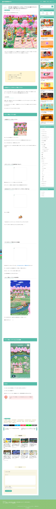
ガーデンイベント (44, 133)
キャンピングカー (44, 181)
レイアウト (43, 129)
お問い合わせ (36, 506)
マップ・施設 (43, 144)
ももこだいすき (19, 421)
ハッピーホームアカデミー (45, 149)
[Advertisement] (20, 62)
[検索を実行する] (52, 6)
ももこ (15, 421)
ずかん (43, 152)
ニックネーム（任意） (8, 486)
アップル (27, 421)
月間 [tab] (51, 12)
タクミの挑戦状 (44, 140)
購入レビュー (14, 422)
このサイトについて (20, 506)
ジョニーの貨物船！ (44, 147)
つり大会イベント (44, 135)
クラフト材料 (44, 168)
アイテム (43, 161)
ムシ (42, 171)
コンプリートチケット (45, 163)
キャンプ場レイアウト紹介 (13, 76)
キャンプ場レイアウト (7, 10)
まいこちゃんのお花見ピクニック (8, 421)
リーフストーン (44, 165)
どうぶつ (43, 142)
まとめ (10, 79)
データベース (43, 185)
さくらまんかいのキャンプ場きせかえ (23, 265)
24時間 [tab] (43, 12)
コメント (6, 474)
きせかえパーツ (44, 183)
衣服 (42, 156)
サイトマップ (25, 506)
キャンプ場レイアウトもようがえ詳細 (15, 77)
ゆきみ (23, 421)
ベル (42, 166)
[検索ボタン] (53, 1)
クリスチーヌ (6, 422)
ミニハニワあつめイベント (45, 137)
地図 (42, 178)
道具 (42, 179)
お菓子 (43, 176)
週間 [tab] (47, 12)
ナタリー (10, 422)
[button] (6, 425)
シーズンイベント (44, 131)
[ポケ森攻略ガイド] (9, 1)
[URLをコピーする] (34, 425)
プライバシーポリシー (31, 506)
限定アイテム (43, 158)
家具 (42, 154)
